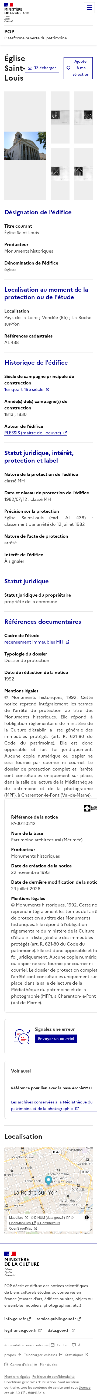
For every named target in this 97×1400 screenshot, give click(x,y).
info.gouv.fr (15, 1319)
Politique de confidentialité (53, 1376)
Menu (89, 7)
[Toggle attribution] (87, 1217)
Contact (63, 1345)
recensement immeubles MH (33, 642)
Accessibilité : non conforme (26, 1345)
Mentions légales (17, 1376)
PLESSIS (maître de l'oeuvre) (32, 432)
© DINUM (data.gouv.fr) (48, 1217)
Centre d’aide (21, 1364)
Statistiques (74, 1355)
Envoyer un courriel (56, 1039)
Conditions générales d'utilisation (30, 1382)
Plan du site (48, 1364)
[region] (48, 1190)
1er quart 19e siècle (23, 389)
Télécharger (45, 68)
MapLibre (16, 1217)
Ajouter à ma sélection (81, 68)
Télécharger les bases (40, 1355)
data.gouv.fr (59, 1330)
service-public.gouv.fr (56, 1319)
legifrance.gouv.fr (20, 1330)
